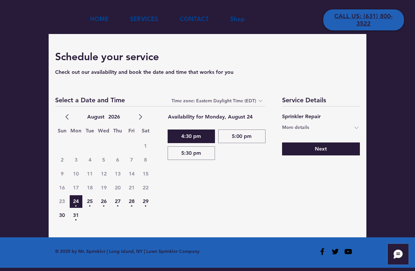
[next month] (140, 117)
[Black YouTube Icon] (348, 251)
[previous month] (67, 117)
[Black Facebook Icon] (322, 251)
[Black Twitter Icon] (335, 251)
